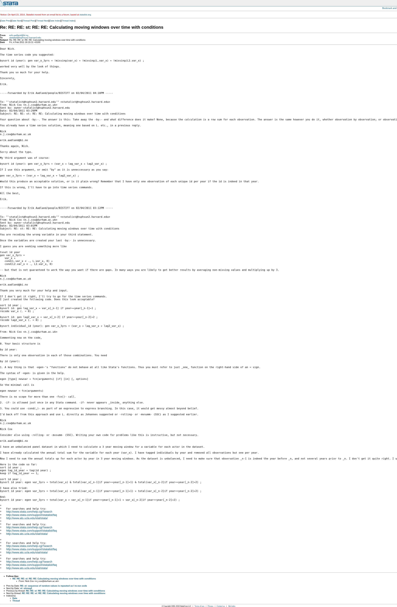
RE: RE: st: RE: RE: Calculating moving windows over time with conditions (65, 590)
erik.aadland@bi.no (18, 35)
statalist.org (85, 14)
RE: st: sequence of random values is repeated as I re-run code (53, 586)
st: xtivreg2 (26, 588)
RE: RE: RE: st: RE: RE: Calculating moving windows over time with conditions (54, 578)
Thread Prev (29, 20)
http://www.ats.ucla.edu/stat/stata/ (27, 518)
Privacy (210, 606)
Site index (231, 606)
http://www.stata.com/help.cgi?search (29, 511)
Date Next (16, 20)
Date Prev (5, 20)
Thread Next (42, 20)
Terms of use (199, 606)
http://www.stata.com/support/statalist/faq (31, 515)
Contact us (221, 606)
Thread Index (68, 20)
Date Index (55, 20)
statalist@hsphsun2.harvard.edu (25, 37)
